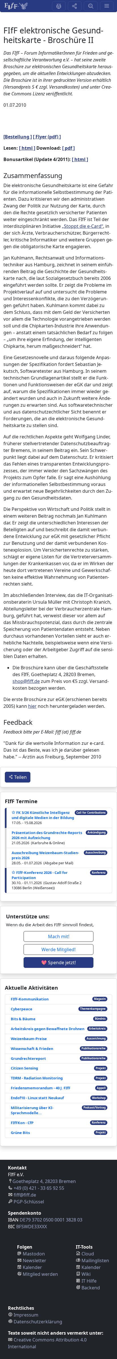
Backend (91, 1288)
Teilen (20, 777)
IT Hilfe (89, 1281)
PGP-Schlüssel (29, 1202)
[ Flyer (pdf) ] (47, 137)
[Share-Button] (75, 6)
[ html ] (27, 148)
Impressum (26, 1315)
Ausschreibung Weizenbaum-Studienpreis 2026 (45, 855)
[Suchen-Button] (90, 6)
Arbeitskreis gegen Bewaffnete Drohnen (47, 1028)
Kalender (32, 1267)
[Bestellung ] (17, 137)
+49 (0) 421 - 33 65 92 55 (39, 1188)
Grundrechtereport (28, 1058)
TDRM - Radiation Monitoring (37, 1078)
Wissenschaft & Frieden (32, 1048)
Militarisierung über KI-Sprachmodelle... (32, 1110)
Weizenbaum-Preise (29, 1038)
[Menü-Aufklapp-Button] (107, 6)
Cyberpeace (21, 1008)
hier (32, 706)
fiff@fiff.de (25, 1195)
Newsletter (34, 1260)
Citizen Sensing (24, 1068)
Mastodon (34, 1254)
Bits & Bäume (23, 1018)
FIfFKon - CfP (22, 1122)
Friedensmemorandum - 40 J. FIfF (40, 1087)
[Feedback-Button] (59, 6)
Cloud (88, 1254)
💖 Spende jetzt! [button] (58, 962)
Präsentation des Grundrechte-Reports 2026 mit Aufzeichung (47, 835)
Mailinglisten (95, 1260)
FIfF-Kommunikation (30, 999)
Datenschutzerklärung (38, 1322)
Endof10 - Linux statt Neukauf (37, 1097)
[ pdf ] (68, 148)
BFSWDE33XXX (31, 1226)
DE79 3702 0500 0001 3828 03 (51, 1220)
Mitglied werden (40, 1274)
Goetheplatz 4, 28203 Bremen (44, 1181)
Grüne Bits (20, 1132)
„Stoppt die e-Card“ (82, 226)
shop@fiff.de (26, 681)
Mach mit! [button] (58, 936)
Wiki (86, 1274)
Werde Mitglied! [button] (58, 949)
